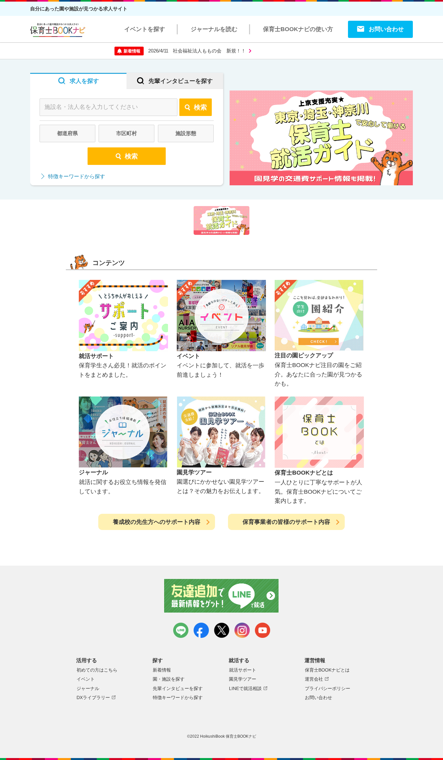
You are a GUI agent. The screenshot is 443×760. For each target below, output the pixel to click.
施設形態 (185, 133)
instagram (242, 630)
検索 (200, 107)
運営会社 (314, 679)
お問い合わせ (386, 29)
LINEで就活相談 (245, 688)
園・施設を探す (169, 679)
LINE (180, 630)
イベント (86, 679)
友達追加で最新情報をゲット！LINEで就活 (222, 596)
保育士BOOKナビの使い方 (298, 29)
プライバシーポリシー (327, 688)
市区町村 (126, 133)
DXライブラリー (93, 697)
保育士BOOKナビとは (327, 670)
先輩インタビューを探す (178, 688)
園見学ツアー (242, 679)
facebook (201, 630)
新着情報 (162, 670)
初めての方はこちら (97, 670)
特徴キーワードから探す (76, 176)
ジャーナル (88, 688)
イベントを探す (144, 29)
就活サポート (242, 670)
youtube (262, 630)
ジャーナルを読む (214, 29)
